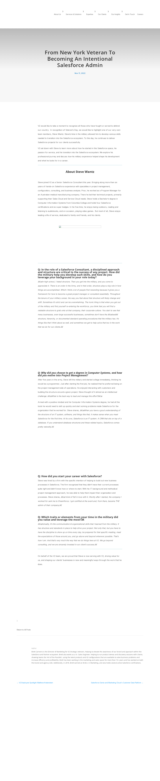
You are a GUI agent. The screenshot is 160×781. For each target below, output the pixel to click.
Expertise (89, 14)
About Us (57, 14)
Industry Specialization (87, 702)
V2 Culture (21, 618)
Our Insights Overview (133, 699)
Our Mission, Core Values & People (41, 710)
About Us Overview (39, 699)
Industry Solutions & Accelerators (62, 715)
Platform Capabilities (86, 709)
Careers (133, 2)
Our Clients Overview (110, 699)
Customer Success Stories (112, 702)
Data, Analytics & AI (62, 709)
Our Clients (102, 14)
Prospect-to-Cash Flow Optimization (87, 706)
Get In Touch (143, 2)
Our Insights (115, 14)
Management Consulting (64, 706)
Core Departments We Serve (87, 713)
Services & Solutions (73, 14)
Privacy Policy (104, 765)
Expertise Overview (86, 699)
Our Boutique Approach (41, 702)
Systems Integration (62, 711)
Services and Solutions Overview (64, 703)
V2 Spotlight (21, 623)
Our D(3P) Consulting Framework (40, 706)
